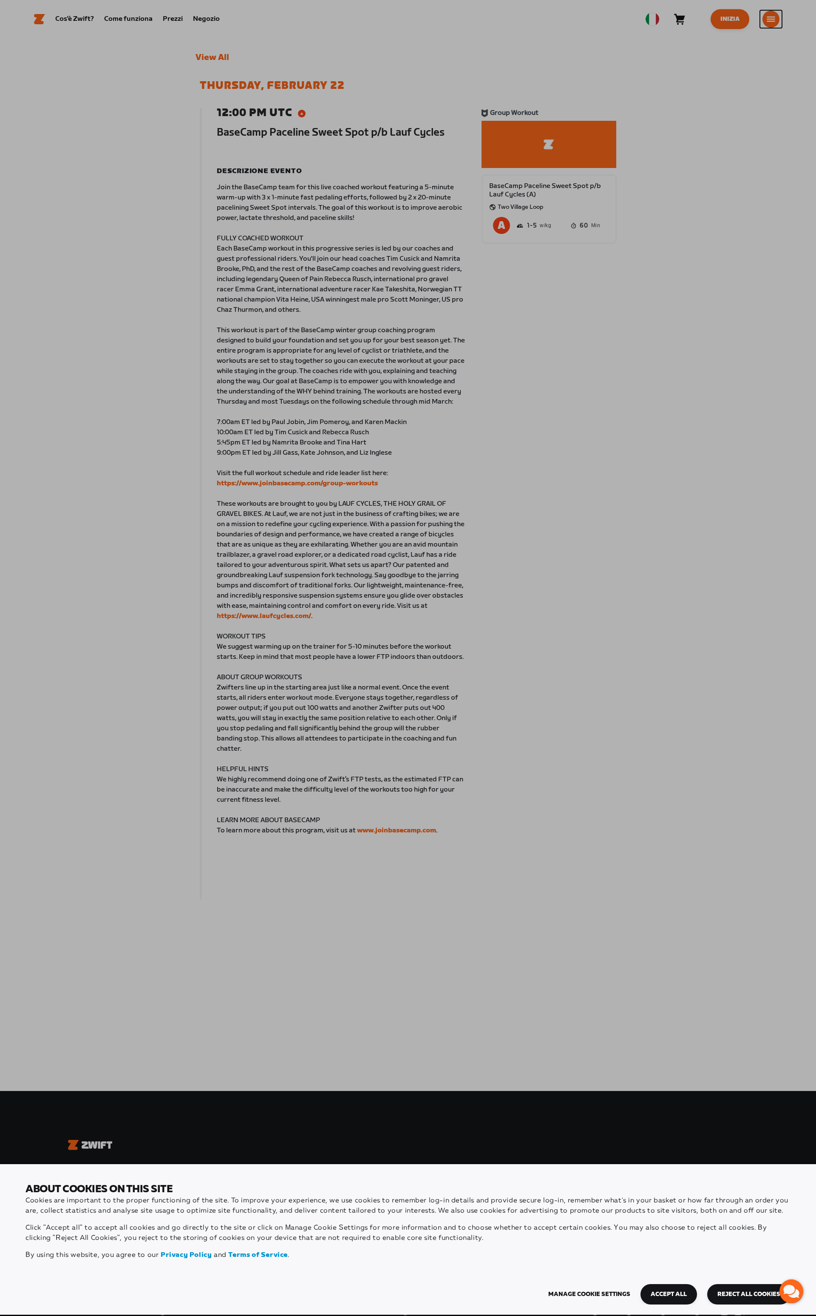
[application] (791, 1291)
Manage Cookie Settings (589, 1294)
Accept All (669, 1294)
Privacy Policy (186, 1255)
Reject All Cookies (748, 1294)
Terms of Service (258, 1255)
